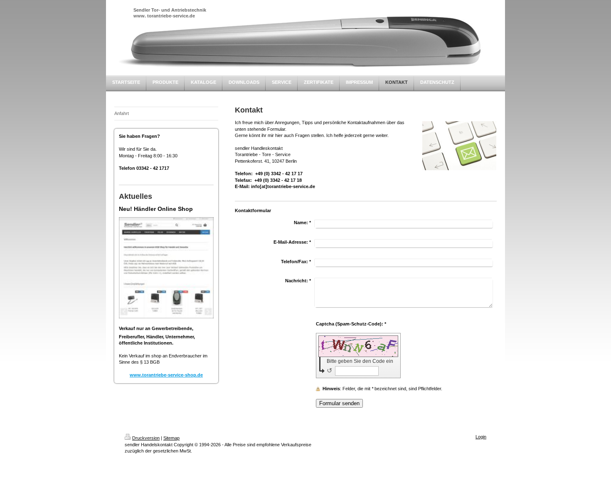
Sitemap (171, 437)
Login (480, 436)
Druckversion (146, 437)
